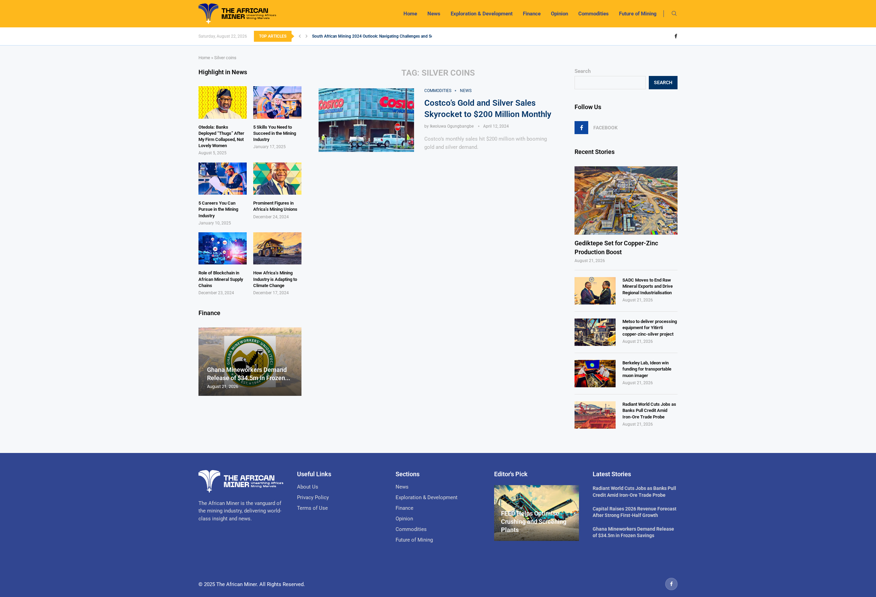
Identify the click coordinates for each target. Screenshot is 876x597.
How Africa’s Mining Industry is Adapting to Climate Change (275, 279)
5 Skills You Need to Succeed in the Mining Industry (274, 133)
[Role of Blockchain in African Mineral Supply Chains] (222, 248)
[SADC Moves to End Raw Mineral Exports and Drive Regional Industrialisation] (595, 290)
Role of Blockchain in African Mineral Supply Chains (220, 279)
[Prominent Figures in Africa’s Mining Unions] (277, 179)
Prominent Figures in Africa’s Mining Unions (275, 206)
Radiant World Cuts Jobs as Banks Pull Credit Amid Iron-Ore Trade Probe (649, 410)
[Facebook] (676, 36)
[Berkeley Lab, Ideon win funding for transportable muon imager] (595, 373)
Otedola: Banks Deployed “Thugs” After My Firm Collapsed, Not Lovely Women (221, 136)
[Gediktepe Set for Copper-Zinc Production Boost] (626, 200)
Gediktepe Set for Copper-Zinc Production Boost (616, 247)
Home (410, 14)
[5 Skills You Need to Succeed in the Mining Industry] (277, 102)
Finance (532, 14)
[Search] (674, 13)
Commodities (593, 14)
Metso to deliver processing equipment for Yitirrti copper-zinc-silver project (649, 327)
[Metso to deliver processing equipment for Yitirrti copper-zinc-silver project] (595, 332)
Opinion (559, 14)
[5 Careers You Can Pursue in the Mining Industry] (222, 179)
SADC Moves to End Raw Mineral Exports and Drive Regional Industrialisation (647, 286)
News (433, 14)
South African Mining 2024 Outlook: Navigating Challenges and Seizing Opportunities (390, 36)
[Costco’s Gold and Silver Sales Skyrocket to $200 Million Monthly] (366, 120)
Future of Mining (638, 14)
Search (583, 71)
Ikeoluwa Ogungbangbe (452, 126)
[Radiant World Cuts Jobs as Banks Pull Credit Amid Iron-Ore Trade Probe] (595, 415)
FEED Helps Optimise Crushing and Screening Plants (533, 522)
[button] (299, 36)
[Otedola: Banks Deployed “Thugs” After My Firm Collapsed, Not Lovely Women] (222, 102)
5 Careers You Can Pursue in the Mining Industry (218, 209)
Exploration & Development (482, 14)
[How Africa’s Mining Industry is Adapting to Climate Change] (277, 248)
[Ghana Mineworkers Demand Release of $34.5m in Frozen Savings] (249, 361)
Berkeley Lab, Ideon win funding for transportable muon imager (646, 369)
